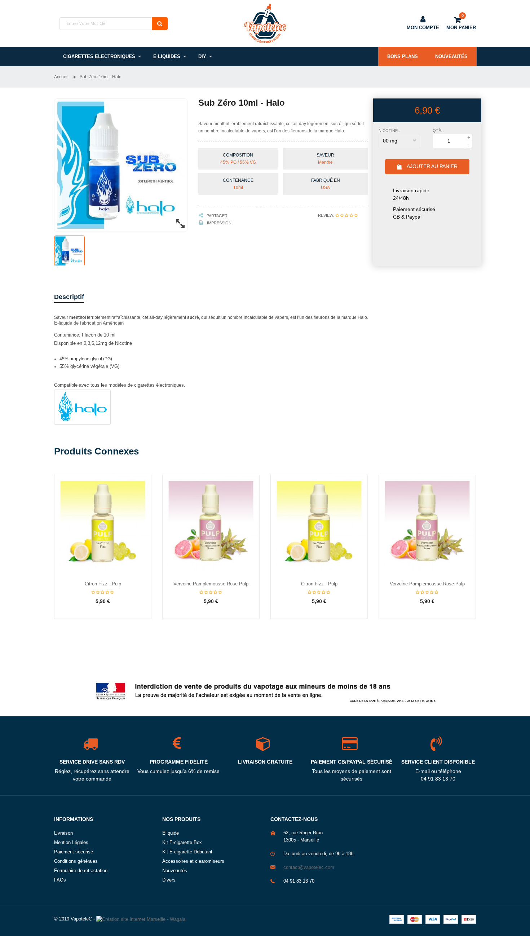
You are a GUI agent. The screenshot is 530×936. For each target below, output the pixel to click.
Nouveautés (451, 56)
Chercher (160, 23)
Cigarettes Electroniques (99, 56)
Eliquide (170, 833)
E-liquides (166, 56)
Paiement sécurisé (73, 851)
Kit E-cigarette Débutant (187, 851)
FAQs (60, 880)
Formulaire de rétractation (80, 870)
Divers (169, 880)
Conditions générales (76, 861)
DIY (202, 56)
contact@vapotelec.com (308, 867)
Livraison (63, 833)
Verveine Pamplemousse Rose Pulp (210, 583)
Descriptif (69, 296)
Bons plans (402, 56)
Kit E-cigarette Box (182, 842)
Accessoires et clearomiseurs (193, 861)
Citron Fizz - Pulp (103, 583)
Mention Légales (71, 842)
